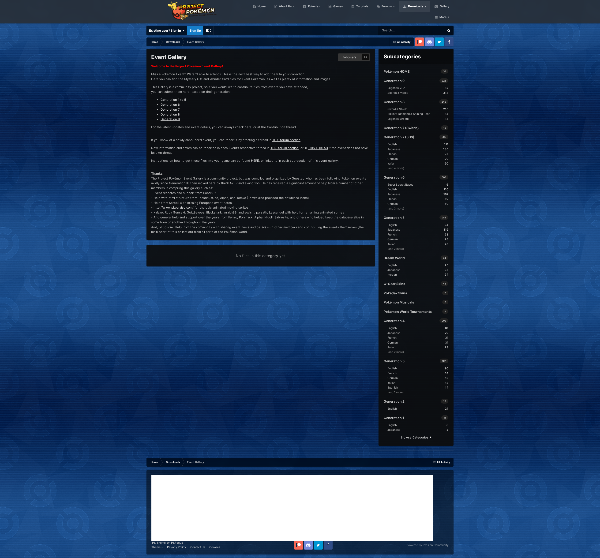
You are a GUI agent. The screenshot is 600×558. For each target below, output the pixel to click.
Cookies (214, 547)
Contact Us (197, 547)
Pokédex (313, 6)
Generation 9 (170, 119)
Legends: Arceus (417, 118)
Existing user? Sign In (165, 30)
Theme (156, 547)
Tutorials (362, 6)
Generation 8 (170, 114)
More (443, 17)
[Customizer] (208, 30)
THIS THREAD (318, 148)
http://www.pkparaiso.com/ (174, 207)
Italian (417, 163)
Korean (417, 274)
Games (338, 6)
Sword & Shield (417, 109)
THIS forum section (286, 140)
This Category (429, 30)
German (417, 159)
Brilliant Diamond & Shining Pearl (417, 114)
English (417, 144)
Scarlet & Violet (417, 92)
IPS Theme (158, 542)
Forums (386, 6)
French (417, 154)
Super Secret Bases (417, 184)
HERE (255, 160)
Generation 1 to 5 (173, 99)
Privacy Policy (176, 547)
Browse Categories (415, 437)
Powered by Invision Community (427, 545)
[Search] (448, 30)
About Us (285, 6)
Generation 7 (170, 109)
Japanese (417, 149)
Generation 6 (170, 104)
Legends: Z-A (417, 88)
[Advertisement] (292, 508)
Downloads (415, 6)
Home (261, 6)
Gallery (444, 6)
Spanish (417, 387)
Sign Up (195, 30)
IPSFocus (176, 542)
